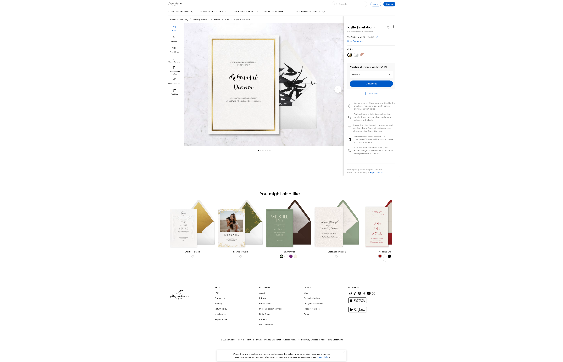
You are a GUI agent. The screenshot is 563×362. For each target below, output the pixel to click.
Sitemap (218, 303)
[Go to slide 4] (262, 150)
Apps (306, 314)
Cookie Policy (289, 340)
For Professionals (308, 12)
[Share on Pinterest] (359, 293)
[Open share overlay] (393, 27)
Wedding (184, 19)
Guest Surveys (174, 62)
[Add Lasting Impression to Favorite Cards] (336, 256)
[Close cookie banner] (344, 352)
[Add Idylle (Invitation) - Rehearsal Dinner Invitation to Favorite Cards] (389, 27)
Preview (174, 41)
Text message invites (174, 73)
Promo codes (265, 303)
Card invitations (178, 12)
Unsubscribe (220, 314)
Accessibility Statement (332, 340)
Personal (356, 74)
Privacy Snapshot (272, 340)
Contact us (220, 298)
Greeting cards (244, 12)
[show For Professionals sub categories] (323, 12)
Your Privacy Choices (308, 340)
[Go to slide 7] (270, 150)
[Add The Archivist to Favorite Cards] (288, 261)
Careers (263, 319)
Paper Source (376, 172)
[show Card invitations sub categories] (192, 12)
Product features (312, 309)
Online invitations (312, 298)
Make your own (274, 12)
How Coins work (356, 41)
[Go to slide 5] (265, 150)
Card (174, 30)
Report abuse (221, 319)
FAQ (217, 293)
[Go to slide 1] (258, 150)
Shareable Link (174, 84)
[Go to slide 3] (260, 150)
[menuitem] (181, 12)
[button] (385, 67)
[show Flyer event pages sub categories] (226, 12)
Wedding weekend (201, 19)
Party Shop (264, 314)
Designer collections (313, 303)
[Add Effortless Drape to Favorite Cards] (192, 256)
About (262, 293)
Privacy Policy (323, 357)
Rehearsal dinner (222, 19)
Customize (371, 83)
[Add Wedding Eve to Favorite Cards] (384, 261)
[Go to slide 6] (267, 150)
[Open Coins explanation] (377, 36)
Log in (376, 4)
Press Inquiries (266, 324)
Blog (306, 293)
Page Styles (174, 52)
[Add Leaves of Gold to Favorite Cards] (240, 256)
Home (172, 19)
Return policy (221, 309)
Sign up (389, 4)
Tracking (174, 94)
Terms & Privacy (254, 340)
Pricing (262, 298)
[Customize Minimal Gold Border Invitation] (264, 84)
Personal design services (270, 309)
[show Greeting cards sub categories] (257, 12)
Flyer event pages (211, 12)
